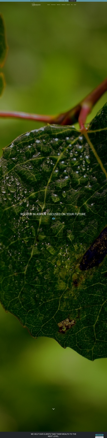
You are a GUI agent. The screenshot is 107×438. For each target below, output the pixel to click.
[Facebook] (67, 1)
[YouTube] (64, 1)
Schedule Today (99, 434)
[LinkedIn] (62, 1)
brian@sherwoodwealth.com (36, 0)
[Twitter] (60, 1)
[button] (49, 4)
